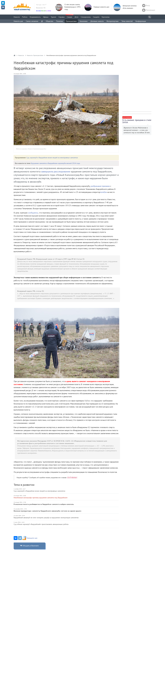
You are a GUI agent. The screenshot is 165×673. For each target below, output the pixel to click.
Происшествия (71, 21)
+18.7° (41, 5)
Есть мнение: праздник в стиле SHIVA (136, 121)
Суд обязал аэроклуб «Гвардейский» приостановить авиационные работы (41, 524)
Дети (76, 17)
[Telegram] (20, 538)
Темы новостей (127, 21)
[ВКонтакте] (16, 538)
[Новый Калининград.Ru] (14, 55)
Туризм (53, 17)
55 (40, 8)
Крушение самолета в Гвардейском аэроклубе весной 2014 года (55, 163)
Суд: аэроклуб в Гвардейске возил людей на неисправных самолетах (52, 158)
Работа (24, 17)
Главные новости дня (101, 7)
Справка (61, 17)
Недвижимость (35, 17)
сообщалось (33, 212)
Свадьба (96, 17)
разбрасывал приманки (100, 186)
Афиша (45, 17)
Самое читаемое (32, 21)
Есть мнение (127, 117)
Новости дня (18, 21)
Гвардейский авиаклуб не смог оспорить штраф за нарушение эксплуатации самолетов (46, 517)
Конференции (141, 21)
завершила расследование (55, 171)
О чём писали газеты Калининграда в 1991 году (73, 6)
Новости (17, 17)
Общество (49, 21)
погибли (103, 192)
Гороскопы (105, 17)
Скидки (69, 17)
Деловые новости (97, 21)
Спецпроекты (86, 17)
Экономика (83, 21)
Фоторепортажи (112, 21)
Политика (59, 21)
